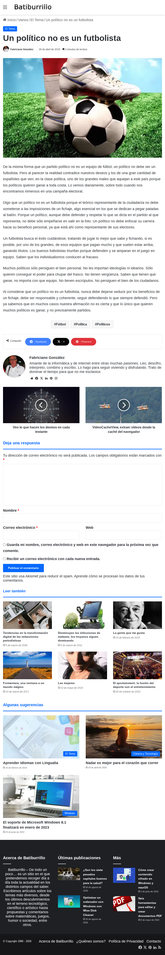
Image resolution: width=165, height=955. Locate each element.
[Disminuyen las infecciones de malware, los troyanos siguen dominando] (82, 615)
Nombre (11, 510)
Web (89, 528)
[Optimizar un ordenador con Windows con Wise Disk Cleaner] (69, 901)
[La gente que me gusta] (137, 615)
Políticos (103, 324)
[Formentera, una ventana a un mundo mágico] (27, 665)
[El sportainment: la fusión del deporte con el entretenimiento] (137, 665)
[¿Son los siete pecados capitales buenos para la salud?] (69, 874)
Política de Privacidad (126, 941)
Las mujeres (66, 683)
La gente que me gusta (129, 632)
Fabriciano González (21, 49)
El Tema (36, 20)
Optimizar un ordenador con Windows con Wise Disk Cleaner (93, 906)
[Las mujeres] (82, 665)
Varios (23, 20)
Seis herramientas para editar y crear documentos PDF (150, 907)
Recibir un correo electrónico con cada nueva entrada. (53, 559)
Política (81, 324)
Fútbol (61, 324)
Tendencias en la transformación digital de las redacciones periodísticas (25, 636)
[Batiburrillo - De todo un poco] (33, 7)
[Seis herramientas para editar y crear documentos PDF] (124, 903)
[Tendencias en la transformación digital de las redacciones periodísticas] (27, 615)
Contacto (153, 941)
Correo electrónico (20, 528)
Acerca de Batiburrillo (56, 941)
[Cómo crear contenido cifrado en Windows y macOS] (124, 875)
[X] (41, 378)
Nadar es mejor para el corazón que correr (122, 763)
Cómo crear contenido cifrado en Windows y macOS (146, 878)
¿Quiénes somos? (91, 941)
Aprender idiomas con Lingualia (30, 763)
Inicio (11, 20)
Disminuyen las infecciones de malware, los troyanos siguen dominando (79, 636)
